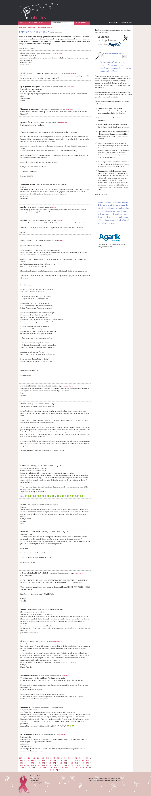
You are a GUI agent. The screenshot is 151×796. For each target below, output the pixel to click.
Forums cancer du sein (58, 23)
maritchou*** (63, 122)
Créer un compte (126, 22)
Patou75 (59, 220)
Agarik (102, 247)
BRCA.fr (91, 780)
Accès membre (113, 22)
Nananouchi (70, 86)
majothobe (72, 73)
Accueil (20, 23)
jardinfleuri (58, 53)
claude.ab (70, 532)
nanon (61, 240)
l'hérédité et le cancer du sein (113, 780)
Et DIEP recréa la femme (95, 778)
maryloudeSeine (68, 386)
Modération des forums (36, 776)
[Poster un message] (56, 32)
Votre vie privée (34, 778)
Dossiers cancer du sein (35, 23)
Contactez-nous (34, 780)
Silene (54, 207)
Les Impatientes (80, 23)
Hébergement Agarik (36, 783)
